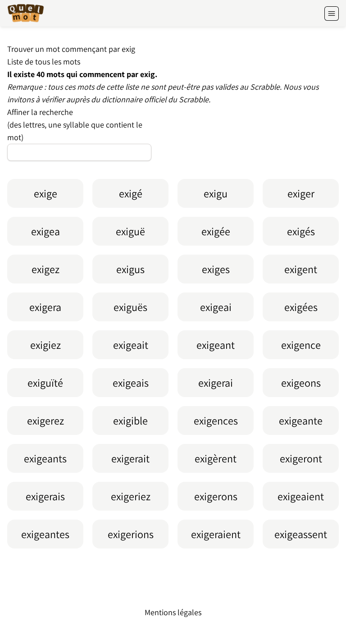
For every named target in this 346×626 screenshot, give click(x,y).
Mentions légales (173, 612)
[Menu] (331, 13)
